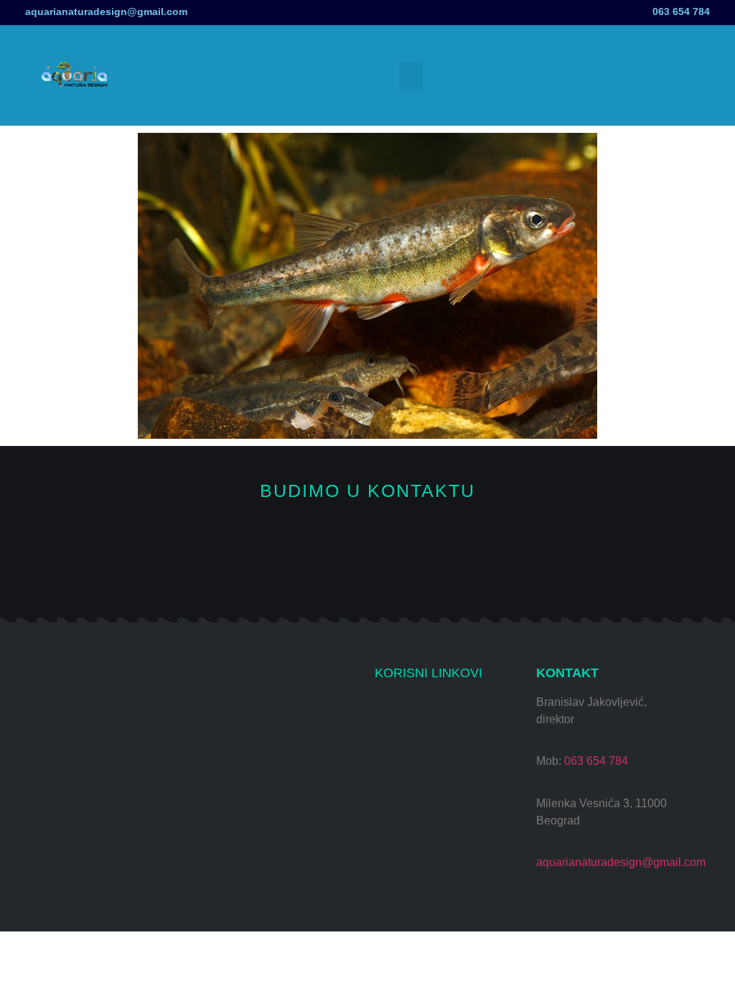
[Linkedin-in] (464, 570)
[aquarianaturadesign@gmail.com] (9, 13)
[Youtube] (319, 570)
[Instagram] (271, 570)
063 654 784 (681, 11)
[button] (411, 75)
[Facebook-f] (368, 570)
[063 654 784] (726, 9)
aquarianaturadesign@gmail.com (106, 11)
